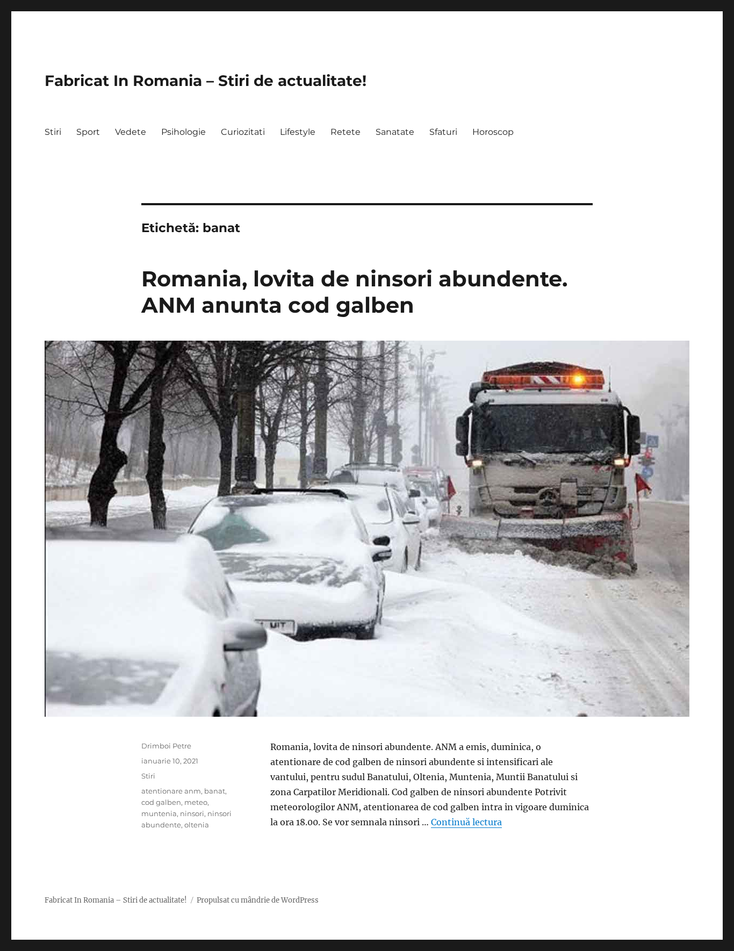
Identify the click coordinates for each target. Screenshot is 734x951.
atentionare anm (171, 791)
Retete (345, 132)
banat (214, 791)
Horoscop (493, 132)
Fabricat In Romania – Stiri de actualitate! (205, 80)
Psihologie (183, 132)
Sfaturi (443, 132)
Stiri (53, 132)
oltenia (196, 824)
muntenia (159, 813)
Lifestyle (297, 132)
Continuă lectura (466, 822)
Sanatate (395, 132)
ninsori (192, 813)
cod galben (161, 802)
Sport (88, 132)
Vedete (130, 132)
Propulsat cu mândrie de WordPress (258, 900)
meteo (195, 802)
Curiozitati (243, 132)
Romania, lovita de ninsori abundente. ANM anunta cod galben (354, 291)
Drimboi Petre (166, 745)
